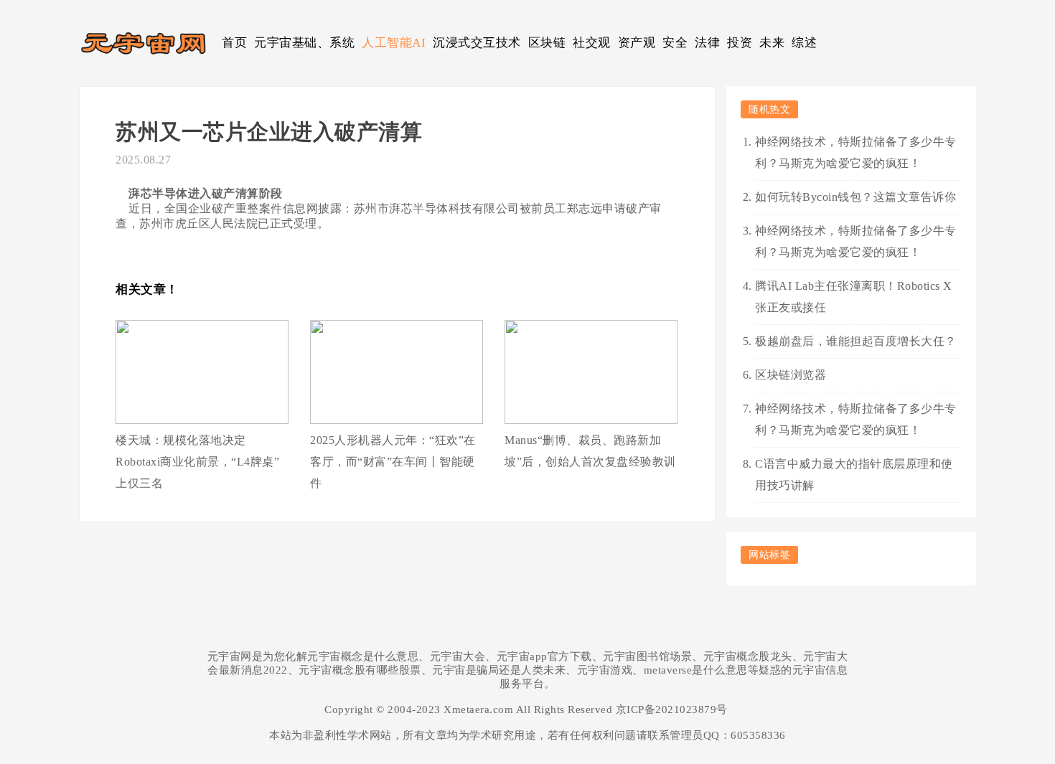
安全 (675, 42)
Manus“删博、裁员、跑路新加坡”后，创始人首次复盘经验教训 (590, 451)
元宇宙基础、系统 (304, 42)
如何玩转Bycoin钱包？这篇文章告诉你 (855, 197)
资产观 (637, 42)
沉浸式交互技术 (477, 42)
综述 (804, 42)
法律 (707, 42)
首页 (234, 42)
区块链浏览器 (790, 375)
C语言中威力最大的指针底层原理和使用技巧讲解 (854, 474)
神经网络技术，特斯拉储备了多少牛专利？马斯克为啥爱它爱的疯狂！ (856, 152)
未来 (771, 42)
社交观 (592, 42)
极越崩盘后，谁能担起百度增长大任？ (856, 341)
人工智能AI (394, 42)
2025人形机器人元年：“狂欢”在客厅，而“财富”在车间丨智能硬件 (393, 461)
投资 (739, 42)
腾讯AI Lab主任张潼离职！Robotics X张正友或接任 (853, 296)
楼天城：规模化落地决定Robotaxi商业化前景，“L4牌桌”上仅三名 (197, 461)
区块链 (547, 42)
